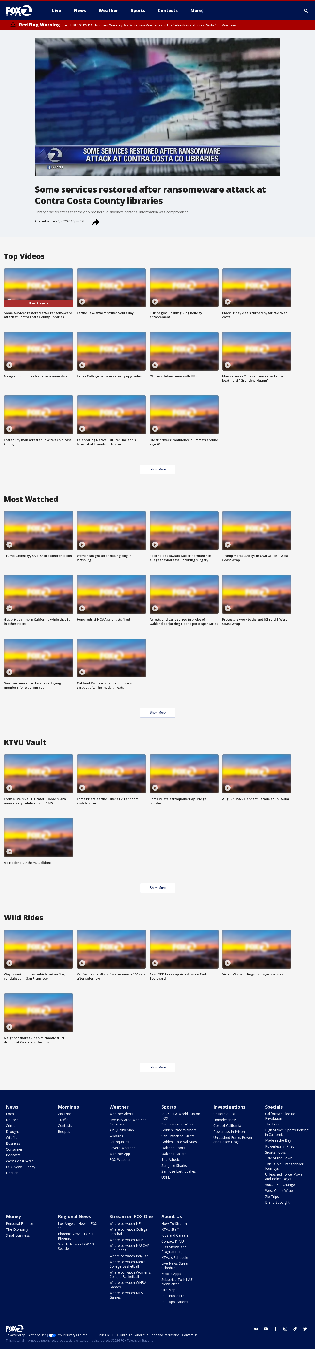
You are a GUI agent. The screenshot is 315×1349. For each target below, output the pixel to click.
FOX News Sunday (20, 1167)
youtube (266, 1329)
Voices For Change (280, 1184)
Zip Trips (65, 1113)
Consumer (14, 1149)
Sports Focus (275, 1152)
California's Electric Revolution (280, 1116)
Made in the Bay (278, 1140)
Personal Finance (19, 1223)
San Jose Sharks (174, 1165)
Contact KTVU (172, 1241)
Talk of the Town (278, 1158)
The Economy (17, 1229)
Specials (274, 1107)
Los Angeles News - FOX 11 (77, 1225)
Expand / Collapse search (306, 10)
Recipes (64, 1131)
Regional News (74, 1216)
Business (13, 1143)
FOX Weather (120, 1159)
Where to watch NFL (126, 1223)
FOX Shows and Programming (174, 1249)
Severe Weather (122, 1147)
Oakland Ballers (173, 1153)
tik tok (295, 1329)
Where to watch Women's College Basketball (130, 1274)
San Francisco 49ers (177, 1124)
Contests (65, 1125)
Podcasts (13, 1155)
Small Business (18, 1235)
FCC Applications (174, 1301)
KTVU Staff (170, 1229)
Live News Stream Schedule (175, 1265)
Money (13, 1216)
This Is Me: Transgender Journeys (284, 1166)
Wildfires (12, 1137)
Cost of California (227, 1125)
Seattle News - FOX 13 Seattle (76, 1246)
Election (12, 1172)
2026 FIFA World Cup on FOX (180, 1116)
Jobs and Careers (175, 1235)
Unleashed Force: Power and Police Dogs (232, 1139)
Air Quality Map (122, 1130)
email (256, 1329)
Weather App (120, 1153)
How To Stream (174, 1223)
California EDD (225, 1113)
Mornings (68, 1107)
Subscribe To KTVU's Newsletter (177, 1281)
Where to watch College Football (129, 1231)
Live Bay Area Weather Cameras (128, 1121)
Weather (119, 1107)
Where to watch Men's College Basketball (127, 1264)
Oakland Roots (173, 1147)
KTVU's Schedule (174, 1257)
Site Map (168, 1290)
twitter (305, 1329)
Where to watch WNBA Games (128, 1284)
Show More (158, 469)
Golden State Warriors (179, 1130)
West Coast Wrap (20, 1161)
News (12, 1107)
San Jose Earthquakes (178, 1171)
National (12, 1119)
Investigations (229, 1107)
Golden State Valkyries (179, 1141)
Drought (12, 1131)
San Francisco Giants (178, 1136)
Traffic (63, 1119)
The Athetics (171, 1159)
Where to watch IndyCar (129, 1256)
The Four (272, 1124)
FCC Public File (173, 1295)
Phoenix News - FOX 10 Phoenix (76, 1236)
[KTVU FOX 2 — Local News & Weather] (22, 10)
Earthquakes (119, 1141)
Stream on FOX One (131, 1216)
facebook (276, 1329)
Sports (168, 1107)
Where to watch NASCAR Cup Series (129, 1247)
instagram (285, 1329)
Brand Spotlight (277, 1202)
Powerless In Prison (229, 1131)
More (196, 10)
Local (10, 1113)
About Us (171, 1216)
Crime (10, 1125)
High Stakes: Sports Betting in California (286, 1132)
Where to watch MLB (126, 1239)
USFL (165, 1177)
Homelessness (225, 1119)
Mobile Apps (171, 1273)
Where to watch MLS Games (126, 1295)
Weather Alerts (121, 1113)
